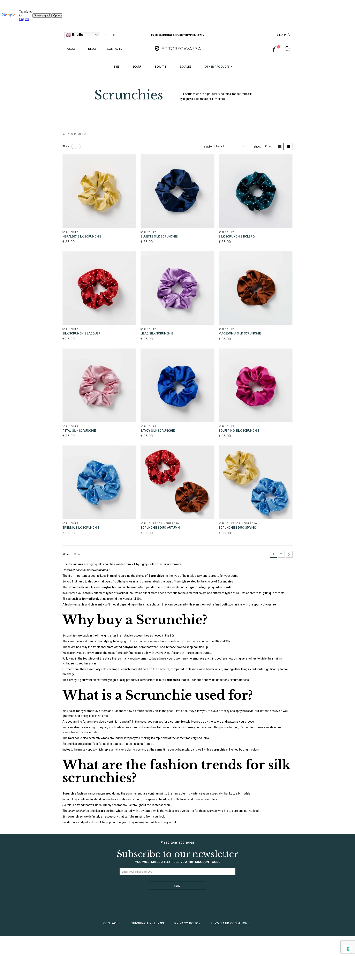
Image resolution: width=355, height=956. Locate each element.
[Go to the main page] (63, 134)
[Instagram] (113, 35)
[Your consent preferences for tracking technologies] (348, 949)
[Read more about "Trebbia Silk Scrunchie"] (129, 452)
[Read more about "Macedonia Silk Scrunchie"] (285, 258)
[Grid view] (280, 146)
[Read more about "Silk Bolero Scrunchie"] (285, 161)
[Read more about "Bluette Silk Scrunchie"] (207, 161)
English (78, 34)
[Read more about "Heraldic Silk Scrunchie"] (129, 161)
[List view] (289, 146)
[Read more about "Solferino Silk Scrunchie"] (285, 355)
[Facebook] (106, 35)
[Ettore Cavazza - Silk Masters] (177, 49)
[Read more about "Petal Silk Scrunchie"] (129, 355)
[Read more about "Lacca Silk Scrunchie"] (129, 258)
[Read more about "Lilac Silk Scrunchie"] (207, 258)
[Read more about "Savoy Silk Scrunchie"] (207, 355)
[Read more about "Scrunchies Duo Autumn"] (207, 452)
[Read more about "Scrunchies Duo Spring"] (285, 452)
